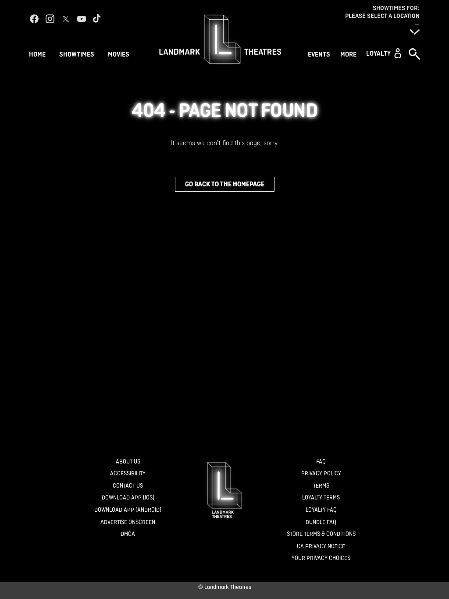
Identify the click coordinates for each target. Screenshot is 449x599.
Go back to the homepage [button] (224, 184)
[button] (383, 53)
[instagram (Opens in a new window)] (50, 19)
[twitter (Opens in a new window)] (66, 19)
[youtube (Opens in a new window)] (81, 19)
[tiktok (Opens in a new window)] (97, 19)
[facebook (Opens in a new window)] (34, 19)
